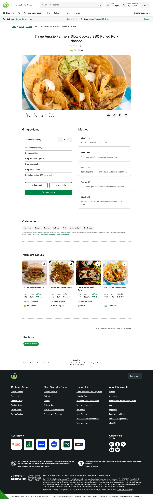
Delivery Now (49, 405)
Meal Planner (81, 414)
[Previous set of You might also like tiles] (122, 255)
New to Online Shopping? (54, 410)
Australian (27, 228)
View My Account (50, 392)
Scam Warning (17, 414)
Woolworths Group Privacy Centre (122, 401)
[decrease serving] (60, 139)
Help (67, 13)
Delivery (47, 401)
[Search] (99, 4)
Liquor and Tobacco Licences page (113, 486)
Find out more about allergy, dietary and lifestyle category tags (50, 234)
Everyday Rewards (83, 396)
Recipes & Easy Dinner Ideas (87, 401)
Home (14, 27)
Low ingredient (75, 228)
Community (113, 405)
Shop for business (141, 13)
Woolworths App (82, 423)
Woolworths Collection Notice (109, 496)
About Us (112, 423)
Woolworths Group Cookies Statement (86, 496)
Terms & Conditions (126, 496)
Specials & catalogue (32, 13)
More (78, 13)
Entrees (56, 228)
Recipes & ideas (53, 13)
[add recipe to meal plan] (126, 115)
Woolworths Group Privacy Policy (63, 496)
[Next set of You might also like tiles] (127, 255)
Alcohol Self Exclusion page (125, 490)
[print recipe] (108, 115)
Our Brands (113, 396)
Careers (112, 392)
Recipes (21, 27)
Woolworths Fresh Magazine (87, 419)
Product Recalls (17, 405)
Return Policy (16, 410)
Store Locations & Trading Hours (89, 392)
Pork (64, 228)
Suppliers (113, 410)
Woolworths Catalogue (85, 405)
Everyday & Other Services (23, 5)
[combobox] (71, 5)
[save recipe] (120, 115)
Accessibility (138, 496)
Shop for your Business (53, 414)
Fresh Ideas (78, 50)
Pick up (47, 396)
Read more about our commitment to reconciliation (33, 466)
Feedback (15, 396)
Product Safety (17, 401)
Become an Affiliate (117, 414)
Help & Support (17, 392)
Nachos (29, 27)
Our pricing (80, 410)
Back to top (134, 376)
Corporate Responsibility (118, 419)
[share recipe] (114, 115)
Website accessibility (91, 466)
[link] (76, 46)
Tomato (37, 228)
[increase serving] (69, 139)
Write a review (32, 344)
